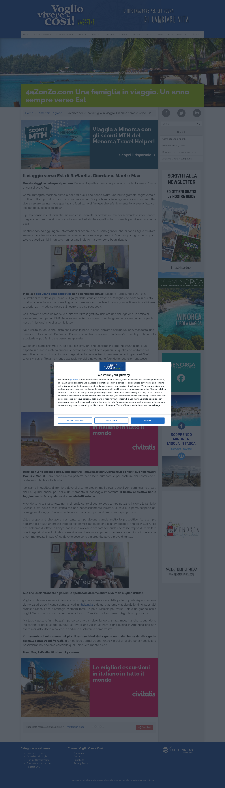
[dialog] (112, 394)
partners (74, 379)
